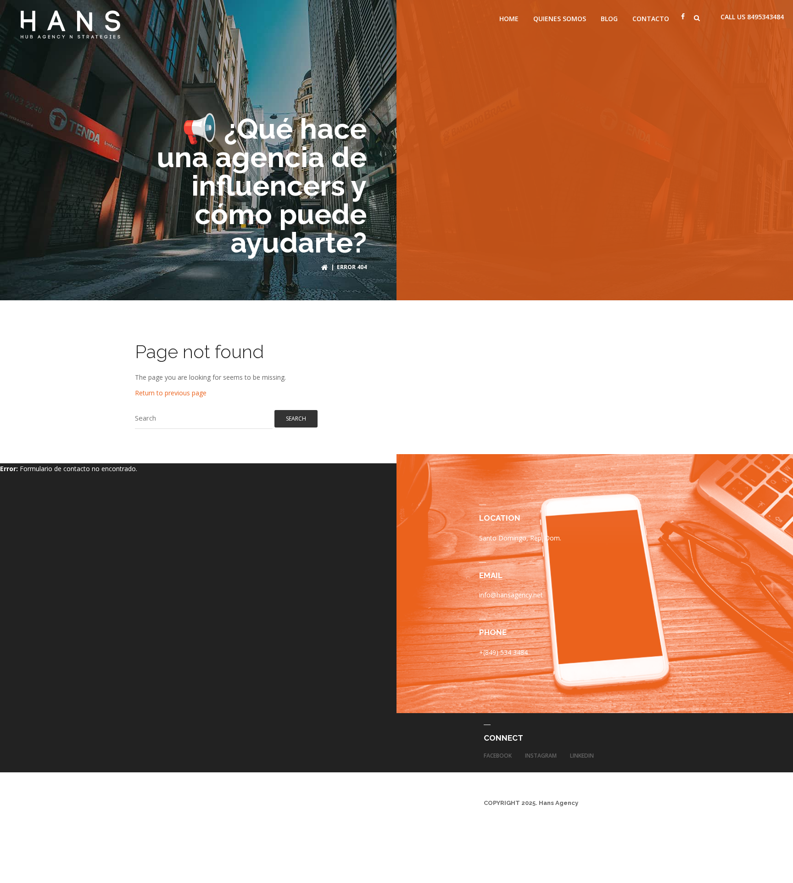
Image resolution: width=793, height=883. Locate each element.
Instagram (541, 755)
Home (509, 18)
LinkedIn (582, 755)
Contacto (650, 18)
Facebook (498, 755)
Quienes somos (559, 18)
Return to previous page (171, 392)
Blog (609, 18)
